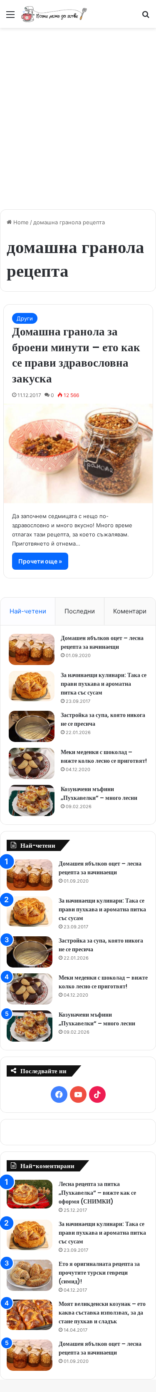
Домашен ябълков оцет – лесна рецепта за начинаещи (102, 642)
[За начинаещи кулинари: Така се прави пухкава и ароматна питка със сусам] (31, 686)
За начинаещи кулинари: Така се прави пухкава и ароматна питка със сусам (103, 684)
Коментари (129, 611)
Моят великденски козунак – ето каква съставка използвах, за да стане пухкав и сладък (102, 1312)
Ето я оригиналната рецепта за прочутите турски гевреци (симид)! (99, 1272)
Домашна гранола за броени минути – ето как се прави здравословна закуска (76, 355)
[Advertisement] (78, 114)
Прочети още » (40, 561)
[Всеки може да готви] (54, 14)
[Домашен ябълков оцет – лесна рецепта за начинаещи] (31, 649)
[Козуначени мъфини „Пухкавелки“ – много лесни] (31, 800)
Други (25, 318)
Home (20, 222)
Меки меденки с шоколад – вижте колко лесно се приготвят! (104, 756)
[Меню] (10, 17)
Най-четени (28, 611)
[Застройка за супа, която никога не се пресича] (31, 726)
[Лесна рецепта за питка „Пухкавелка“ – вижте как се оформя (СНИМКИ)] (29, 1194)
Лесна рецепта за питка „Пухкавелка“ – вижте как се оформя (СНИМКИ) (97, 1193)
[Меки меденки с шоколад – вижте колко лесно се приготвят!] (31, 763)
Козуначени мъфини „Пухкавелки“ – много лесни (99, 793)
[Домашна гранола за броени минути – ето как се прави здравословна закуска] (78, 453)
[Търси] (145, 17)
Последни (79, 611)
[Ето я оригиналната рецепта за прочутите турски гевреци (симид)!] (29, 1275)
